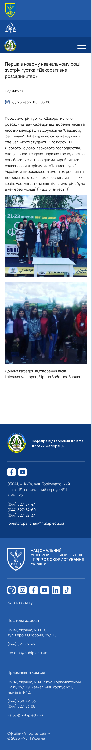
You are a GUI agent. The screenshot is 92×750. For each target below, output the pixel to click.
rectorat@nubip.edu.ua (27, 652)
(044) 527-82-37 (21, 515)
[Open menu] (81, 45)
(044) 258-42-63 (21, 701)
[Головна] (10, 10)
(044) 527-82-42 (21, 644)
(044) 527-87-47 (21, 504)
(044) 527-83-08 (21, 706)
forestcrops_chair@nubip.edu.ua (35, 523)
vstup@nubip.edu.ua (25, 715)
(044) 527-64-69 (21, 509)
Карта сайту (20, 602)
